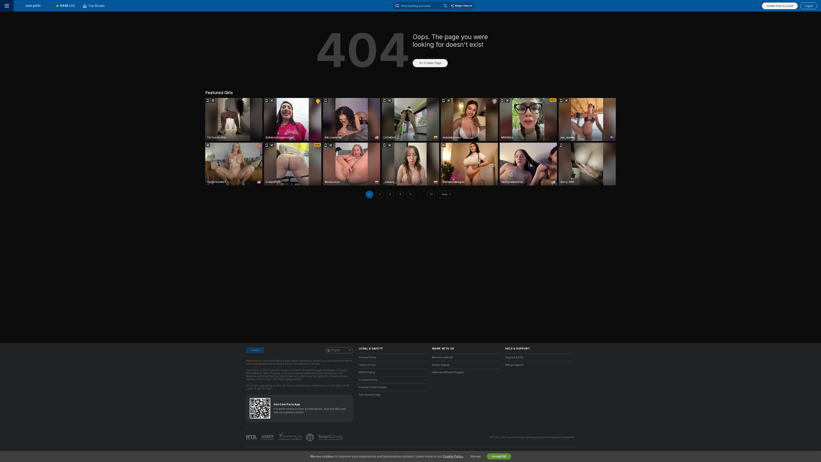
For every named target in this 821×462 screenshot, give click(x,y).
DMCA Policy (367, 372)
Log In (809, 5)
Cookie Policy (453, 456)
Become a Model (442, 357)
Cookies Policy (368, 379)
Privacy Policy (367, 357)
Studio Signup (441, 364)
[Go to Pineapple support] (310, 437)
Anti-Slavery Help (369, 394)
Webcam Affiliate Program (448, 372)
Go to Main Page (430, 63)
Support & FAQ (514, 357)
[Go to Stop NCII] (331, 437)
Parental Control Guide (373, 387)
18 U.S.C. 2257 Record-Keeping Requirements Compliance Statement (532, 437)
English (335, 350)
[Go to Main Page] (33, 6)
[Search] (445, 6)
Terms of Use (367, 364)
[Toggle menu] (7, 6)
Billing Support (514, 364)
